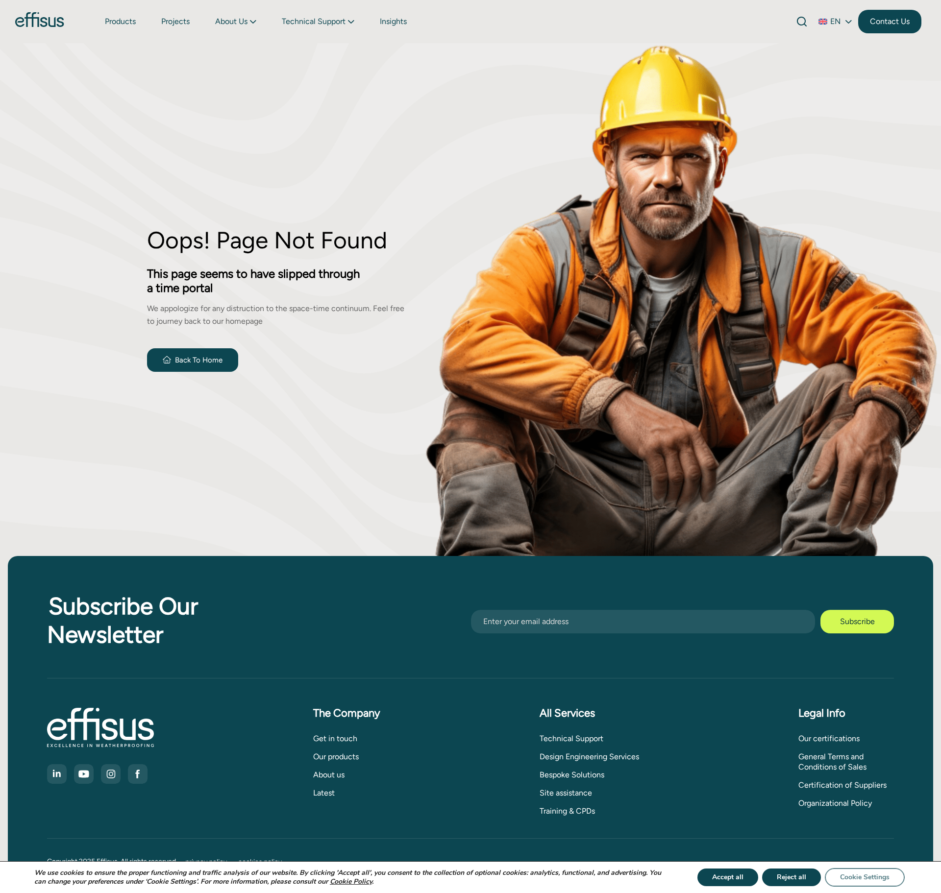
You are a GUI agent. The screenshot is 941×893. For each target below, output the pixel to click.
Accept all (727, 877)
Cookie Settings (865, 877)
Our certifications (829, 738)
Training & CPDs (567, 811)
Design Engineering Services (589, 756)
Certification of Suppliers (842, 785)
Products (120, 21)
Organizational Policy (835, 803)
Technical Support (314, 21)
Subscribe (857, 621)
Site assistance (566, 792)
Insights (393, 21)
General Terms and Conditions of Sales (832, 762)
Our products (336, 756)
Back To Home (199, 360)
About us (231, 21)
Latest (324, 792)
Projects (175, 21)
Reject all (791, 877)
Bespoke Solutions (572, 774)
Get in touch (335, 738)
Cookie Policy (351, 881)
